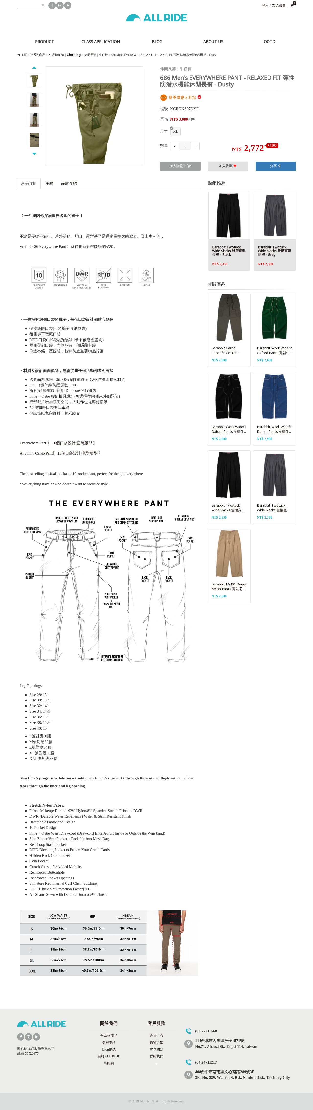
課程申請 (109, 1042)
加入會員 (279, 5)
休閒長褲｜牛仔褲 (96, 55)
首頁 (24, 55)
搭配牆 (109, 1063)
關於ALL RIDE (109, 1056)
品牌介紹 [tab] (69, 183)
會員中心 (156, 1036)
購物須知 (156, 1042)
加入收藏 (226, 166)
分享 (273, 166)
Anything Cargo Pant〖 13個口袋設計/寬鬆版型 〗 (61, 453)
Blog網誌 (109, 1049)
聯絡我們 (156, 1056)
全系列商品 (37, 55)
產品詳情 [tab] (29, 183)
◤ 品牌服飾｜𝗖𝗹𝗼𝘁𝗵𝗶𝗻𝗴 (64, 55)
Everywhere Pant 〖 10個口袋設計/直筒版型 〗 (58, 443)
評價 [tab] (49, 183)
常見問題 (156, 1049)
